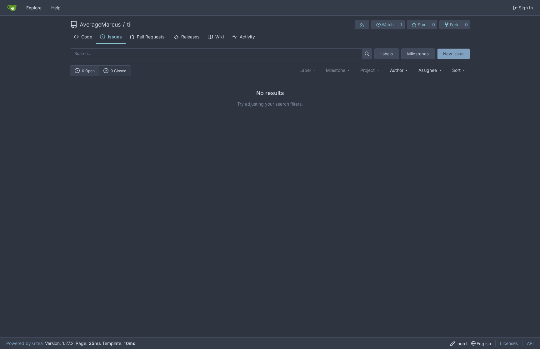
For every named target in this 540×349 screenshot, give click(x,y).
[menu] (459, 70)
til (129, 25)
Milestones (418, 53)
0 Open (88, 70)
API (530, 343)
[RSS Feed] (362, 24)
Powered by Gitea (24, 343)
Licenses (509, 343)
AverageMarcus (100, 25)
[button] (384, 24)
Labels (386, 53)
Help (56, 7)
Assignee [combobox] (427, 70)
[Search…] (367, 53)
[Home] (12, 7)
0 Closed (118, 70)
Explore (34, 7)
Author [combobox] (396, 70)
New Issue (453, 53)
